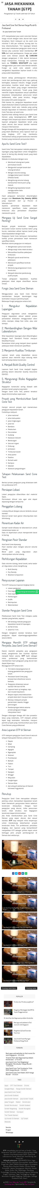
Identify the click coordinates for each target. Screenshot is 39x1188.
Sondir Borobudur (11, 1105)
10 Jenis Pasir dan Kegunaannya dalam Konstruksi (18, 1018)
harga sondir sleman (23, 1089)
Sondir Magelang (11, 1109)
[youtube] (19, 19)
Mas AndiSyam (29, 1184)
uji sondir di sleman (12, 1118)
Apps (6, 1085)
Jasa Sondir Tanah (26, 1099)
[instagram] (15, 19)
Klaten (18, 1102)
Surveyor (20, 1112)
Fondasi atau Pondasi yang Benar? (24, 1002)
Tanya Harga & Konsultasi (25, 592)
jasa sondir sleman (11, 1099)
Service (8, 1127)
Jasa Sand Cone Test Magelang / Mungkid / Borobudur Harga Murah (18, 909)
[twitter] (23, 19)
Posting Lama (31, 988)
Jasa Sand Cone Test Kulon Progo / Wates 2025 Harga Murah (18, 963)
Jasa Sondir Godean (11, 1095)
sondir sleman (10, 1112)
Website (7, 1122)
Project (8, 1130)
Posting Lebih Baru (9, 988)
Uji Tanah (24, 1118)
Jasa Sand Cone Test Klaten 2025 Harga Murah (15, 945)
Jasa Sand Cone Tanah (13, 32)
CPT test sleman (16, 1085)
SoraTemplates (9, 1184)
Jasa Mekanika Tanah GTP (17, 1182)
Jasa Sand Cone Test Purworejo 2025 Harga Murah (16, 980)
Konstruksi (26, 1102)
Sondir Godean (25, 1105)
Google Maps (9, 1089)
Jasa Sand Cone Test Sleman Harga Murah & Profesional (17, 892)
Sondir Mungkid (24, 1109)
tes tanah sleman (11, 1115)
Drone (26, 1085)
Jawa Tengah (9, 1102)
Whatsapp (9, 1132)
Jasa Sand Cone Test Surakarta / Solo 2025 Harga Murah (17, 927)
